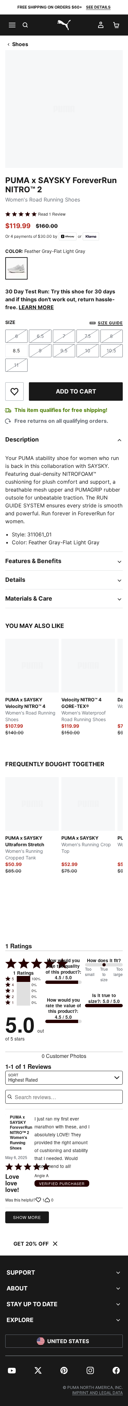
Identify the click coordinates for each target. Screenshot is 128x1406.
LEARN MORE (36, 307)
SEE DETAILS (98, 7)
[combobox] (64, 1078)
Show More (27, 1217)
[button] (23, 979)
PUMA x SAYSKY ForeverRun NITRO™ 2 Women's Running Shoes (21, 1133)
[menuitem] (11, 1370)
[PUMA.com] (64, 25)
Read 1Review (52, 214)
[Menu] (11, 25)
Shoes (20, 44)
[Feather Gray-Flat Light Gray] (16, 268)
